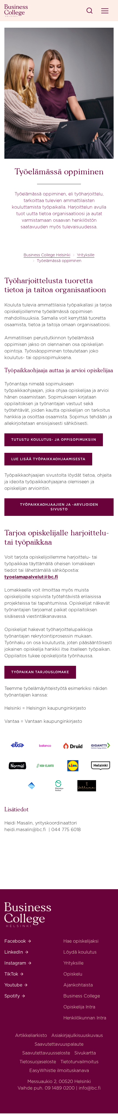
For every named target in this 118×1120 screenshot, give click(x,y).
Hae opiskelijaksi (81, 941)
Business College (81, 996)
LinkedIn (16, 952)
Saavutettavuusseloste (46, 1053)
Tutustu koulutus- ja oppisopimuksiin (53, 439)
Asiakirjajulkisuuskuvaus (77, 1035)
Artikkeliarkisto (31, 1035)
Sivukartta (85, 1053)
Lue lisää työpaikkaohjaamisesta (48, 459)
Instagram (18, 963)
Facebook (18, 941)
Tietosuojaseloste (37, 1061)
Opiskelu (72, 974)
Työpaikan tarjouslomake (40, 672)
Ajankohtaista (78, 985)
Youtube (16, 985)
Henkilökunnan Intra (84, 1017)
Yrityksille (85, 255)
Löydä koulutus (80, 952)
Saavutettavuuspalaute (59, 1044)
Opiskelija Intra (79, 1007)
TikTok (14, 974)
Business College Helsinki (47, 255)
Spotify (15, 996)
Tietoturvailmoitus (79, 1061)
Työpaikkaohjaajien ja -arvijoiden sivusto (59, 506)
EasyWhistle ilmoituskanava (59, 1070)
